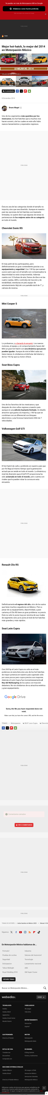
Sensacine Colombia (31, 1076)
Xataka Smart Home (8, 1018)
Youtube (20, 932)
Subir (40, 997)
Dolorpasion (7, 964)
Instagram (25, 932)
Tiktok (39, 932)
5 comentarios (9, 91)
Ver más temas (8, 979)
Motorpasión (29, 1038)
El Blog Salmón (29, 1052)
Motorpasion (15, 723)
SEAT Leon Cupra (30, 723)
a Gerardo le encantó (24, 343)
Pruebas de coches (9, 955)
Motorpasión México (31, 1079)
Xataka (4, 1009)
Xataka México (7, 1070)
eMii (26, 968)
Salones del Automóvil (33, 955)
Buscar (45, 988)
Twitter (21, 91)
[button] (15, 107)
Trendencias (6, 1052)
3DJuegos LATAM (30, 1070)
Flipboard (25, 91)
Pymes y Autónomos (31, 1055)
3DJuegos (28, 1009)
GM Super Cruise (31, 972)
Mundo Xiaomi (6, 1021)
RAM (5, 36)
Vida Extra (28, 1012)
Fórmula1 (5, 951)
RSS (29, 932)
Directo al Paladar (8, 1038)
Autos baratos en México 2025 (27, 923)
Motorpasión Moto (30, 1041)
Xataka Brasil (6, 1073)
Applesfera (5, 1015)
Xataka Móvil (6, 1012)
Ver (25, 825)
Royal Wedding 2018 (9, 972)
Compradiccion (7, 1059)
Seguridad (6, 959)
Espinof (27, 1026)
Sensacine (28, 1023)
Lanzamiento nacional (33, 964)
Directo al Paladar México (10, 1079)
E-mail (29, 91)
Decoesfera (6, 1055)
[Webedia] (9, 998)
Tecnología (29, 959)
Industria (28, 951)
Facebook (17, 91)
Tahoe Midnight (8, 968)
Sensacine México (30, 1073)
